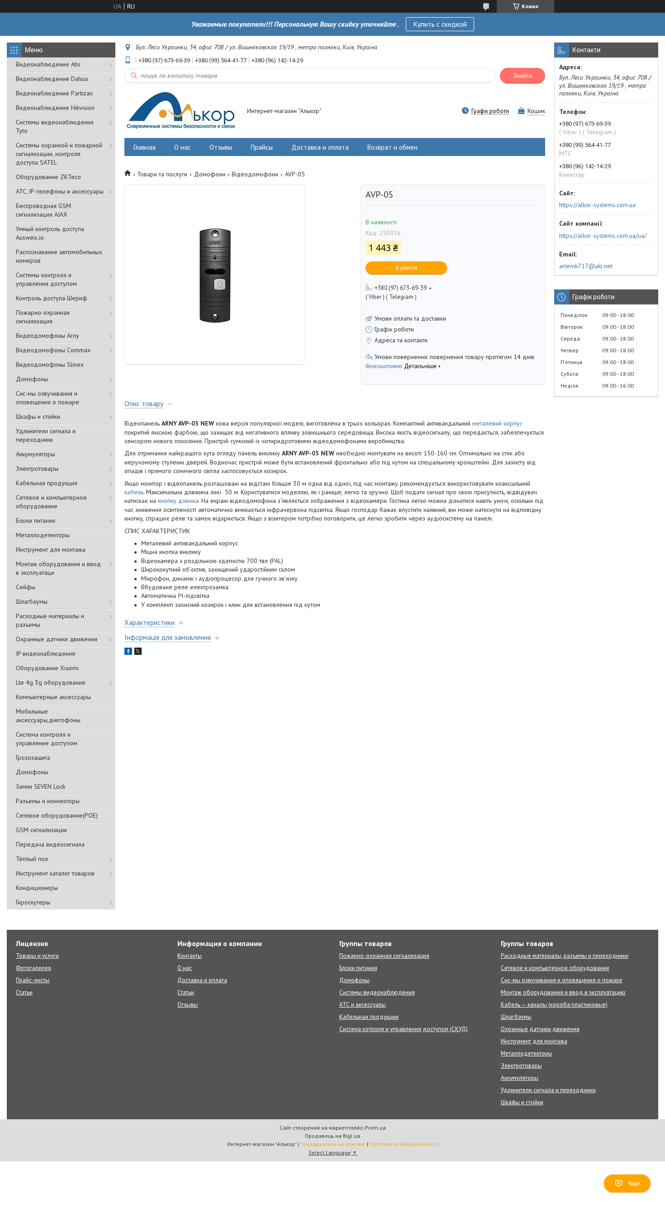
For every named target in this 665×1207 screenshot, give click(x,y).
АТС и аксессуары (362, 1004)
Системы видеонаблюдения (377, 992)
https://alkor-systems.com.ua (597, 205)
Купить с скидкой (440, 23)
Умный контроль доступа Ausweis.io (50, 233)
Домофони (209, 174)
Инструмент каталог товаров (55, 873)
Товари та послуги (162, 174)
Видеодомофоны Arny (47, 335)
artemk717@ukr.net (586, 266)
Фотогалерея (33, 968)
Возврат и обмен (392, 147)
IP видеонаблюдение (46, 653)
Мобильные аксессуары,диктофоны (48, 715)
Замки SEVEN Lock (40, 786)
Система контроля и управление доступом (46, 738)
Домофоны (32, 379)
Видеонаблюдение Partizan (54, 93)
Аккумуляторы (35, 454)
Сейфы (25, 587)
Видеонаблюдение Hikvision (55, 108)
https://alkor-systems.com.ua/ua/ (602, 236)
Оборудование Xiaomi (47, 668)
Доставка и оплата (320, 147)
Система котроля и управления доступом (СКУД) (403, 1029)
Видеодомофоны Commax (53, 350)
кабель (133, 492)
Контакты (189, 956)
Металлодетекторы (43, 535)
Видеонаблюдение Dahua (52, 79)
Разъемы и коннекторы (48, 801)
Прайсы (262, 147)
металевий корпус (497, 423)
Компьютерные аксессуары (53, 697)
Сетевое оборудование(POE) (57, 815)
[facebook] (128, 652)
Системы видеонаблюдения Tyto (55, 126)
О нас (182, 147)
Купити (406, 267)
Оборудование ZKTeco (48, 177)
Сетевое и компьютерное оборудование (51, 501)
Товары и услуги (37, 956)
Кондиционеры (37, 888)
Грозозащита (33, 757)
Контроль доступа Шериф (51, 298)
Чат (634, 1183)
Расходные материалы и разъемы (50, 620)
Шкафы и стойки (38, 416)
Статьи (24, 992)
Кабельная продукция (46, 483)
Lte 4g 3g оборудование (51, 682)
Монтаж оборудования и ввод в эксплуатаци (58, 568)
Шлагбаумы (32, 601)
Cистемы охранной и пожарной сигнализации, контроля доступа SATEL (59, 153)
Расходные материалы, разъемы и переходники (564, 956)
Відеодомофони (255, 174)
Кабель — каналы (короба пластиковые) (554, 1004)
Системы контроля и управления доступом (46, 279)
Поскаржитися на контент (333, 1144)
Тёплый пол (32, 859)
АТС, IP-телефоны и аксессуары (60, 191)
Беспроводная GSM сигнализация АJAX (43, 210)
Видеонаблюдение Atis (48, 64)
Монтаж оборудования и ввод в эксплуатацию (563, 992)
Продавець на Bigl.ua (332, 1135)
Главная (144, 147)
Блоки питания (35, 520)
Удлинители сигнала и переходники (46, 435)
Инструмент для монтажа (51, 549)
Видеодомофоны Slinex (50, 364)
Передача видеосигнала (50, 844)
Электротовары (37, 468)
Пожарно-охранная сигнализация (43, 316)
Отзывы (220, 147)
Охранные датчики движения (56, 639)
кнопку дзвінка (178, 501)
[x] (138, 652)
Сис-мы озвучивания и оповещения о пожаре (47, 397)
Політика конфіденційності (404, 1144)
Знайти (522, 75)
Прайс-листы (32, 980)
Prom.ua (375, 1127)
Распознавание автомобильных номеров (59, 256)
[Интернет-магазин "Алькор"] (181, 112)
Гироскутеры (33, 902)
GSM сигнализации (41, 830)
